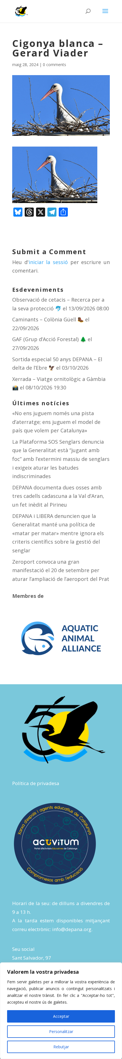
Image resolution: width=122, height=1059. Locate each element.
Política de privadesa (35, 783)
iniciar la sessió (48, 262)
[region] (61, 1010)
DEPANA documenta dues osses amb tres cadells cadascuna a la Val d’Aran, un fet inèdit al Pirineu (58, 496)
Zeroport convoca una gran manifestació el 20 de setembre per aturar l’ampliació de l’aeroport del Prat (60, 570)
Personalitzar (61, 1031)
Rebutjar (61, 1046)
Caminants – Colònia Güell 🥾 (48, 319)
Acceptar (61, 1016)
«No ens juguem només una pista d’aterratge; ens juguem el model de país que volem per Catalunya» (56, 422)
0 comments (54, 64)
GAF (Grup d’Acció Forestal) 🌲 (49, 339)
